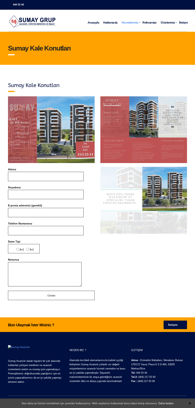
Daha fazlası (165, 403)
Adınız (12, 169)
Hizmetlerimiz (129, 22)
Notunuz (13, 259)
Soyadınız (14, 187)
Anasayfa (93, 22)
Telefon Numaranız (20, 223)
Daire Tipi (21, 245)
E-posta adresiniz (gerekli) (25, 205)
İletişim (183, 22)
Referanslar (149, 22)
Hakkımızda (110, 22)
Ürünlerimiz (168, 22)
